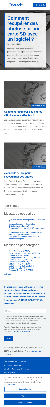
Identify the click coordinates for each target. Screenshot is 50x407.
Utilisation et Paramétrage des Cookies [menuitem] (16, 369)
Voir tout (7, 274)
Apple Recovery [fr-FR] (19, 251)
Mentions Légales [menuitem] (9, 372)
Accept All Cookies (25, 402)
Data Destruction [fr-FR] (20, 260)
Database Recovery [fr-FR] (21, 270)
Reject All (25, 396)
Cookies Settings (25, 389)
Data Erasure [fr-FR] (19, 262)
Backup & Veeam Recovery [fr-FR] (24, 253)
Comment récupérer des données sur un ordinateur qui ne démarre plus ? (25, 233)
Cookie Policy (10, 384)
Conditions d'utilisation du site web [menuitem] (15, 362)
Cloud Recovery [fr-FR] (19, 255)
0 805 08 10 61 (40, 5)
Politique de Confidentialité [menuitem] (12, 365)
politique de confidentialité (22, 331)
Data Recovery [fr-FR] (19, 264)
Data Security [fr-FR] (18, 268)
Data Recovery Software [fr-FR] (23, 266)
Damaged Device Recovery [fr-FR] (24, 258)
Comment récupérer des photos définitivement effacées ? (22, 225)
